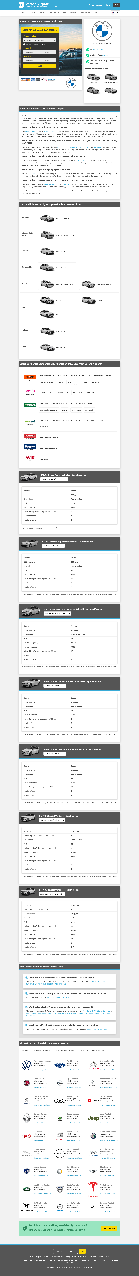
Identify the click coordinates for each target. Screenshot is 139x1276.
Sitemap (107, 1257)
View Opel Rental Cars (74, 1087)
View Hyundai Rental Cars (108, 1158)
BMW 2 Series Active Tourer (97, 1029)
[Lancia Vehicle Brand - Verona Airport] (27, 1171)
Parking (73, 12)
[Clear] (54, 40)
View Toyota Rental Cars (108, 1105)
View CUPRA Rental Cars (41, 1212)
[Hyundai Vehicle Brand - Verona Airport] (93, 1153)
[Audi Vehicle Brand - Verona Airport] (60, 1100)
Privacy (100, 1257)
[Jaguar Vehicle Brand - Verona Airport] (27, 1153)
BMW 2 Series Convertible (101, 1011)
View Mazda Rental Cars (74, 1212)
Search (39, 66)
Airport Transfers (58, 12)
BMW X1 (103, 1013)
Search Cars (109, 1228)
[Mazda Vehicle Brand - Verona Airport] (60, 1207)
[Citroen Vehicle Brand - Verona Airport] (93, 1065)
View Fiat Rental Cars (40, 1087)
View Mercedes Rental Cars (109, 1087)
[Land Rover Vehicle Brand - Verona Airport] (27, 1189)
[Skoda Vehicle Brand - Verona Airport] (60, 1118)
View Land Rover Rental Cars (43, 1194)
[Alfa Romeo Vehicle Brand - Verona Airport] (93, 1135)
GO (116, 5)
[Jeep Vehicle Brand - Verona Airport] (93, 1118)
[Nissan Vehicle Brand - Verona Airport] (60, 1154)
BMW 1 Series (30, 131)
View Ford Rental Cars (74, 1070)
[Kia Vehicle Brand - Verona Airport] (27, 1135)
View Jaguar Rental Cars (41, 1158)
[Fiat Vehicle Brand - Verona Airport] (27, 1083)
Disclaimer (92, 1257)
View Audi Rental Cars (74, 1105)
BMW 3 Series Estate (80, 1013)
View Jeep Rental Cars (107, 1123)
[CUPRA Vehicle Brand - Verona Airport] (27, 1207)
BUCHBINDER (85, 147)
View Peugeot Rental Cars (42, 1105)
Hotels (98, 12)
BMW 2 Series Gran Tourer (52, 1013)
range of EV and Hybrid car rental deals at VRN (63, 1230)
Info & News (86, 12)
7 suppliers (106, 55)
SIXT (66, 147)
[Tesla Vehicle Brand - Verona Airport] (93, 1189)
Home (22, 12)
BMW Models (98, 50)
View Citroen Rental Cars (108, 1070)
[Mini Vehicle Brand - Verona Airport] (93, 1171)
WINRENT (60, 147)
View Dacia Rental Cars (74, 1194)
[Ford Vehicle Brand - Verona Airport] (60, 1065)
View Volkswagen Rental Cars (43, 1070)
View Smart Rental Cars (74, 1176)
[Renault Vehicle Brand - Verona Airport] (27, 1118)
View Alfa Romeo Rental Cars (109, 1140)
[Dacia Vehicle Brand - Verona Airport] (60, 1189)
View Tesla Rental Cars (107, 1194)
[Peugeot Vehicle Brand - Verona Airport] (27, 1100)
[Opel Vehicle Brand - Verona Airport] (60, 1083)
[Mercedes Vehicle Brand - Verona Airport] (93, 1083)
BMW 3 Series (67, 1013)
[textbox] (39, 40)
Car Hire (42, 12)
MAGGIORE (58, 984)
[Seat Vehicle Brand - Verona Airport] (60, 1136)
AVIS (57, 184)
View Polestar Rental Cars (108, 1212)
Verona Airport (41, 5)
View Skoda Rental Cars (74, 1123)
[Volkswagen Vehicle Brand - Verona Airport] (27, 1065)
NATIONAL (98, 147)
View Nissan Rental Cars (74, 1158)
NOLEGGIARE (49, 131)
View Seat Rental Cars (74, 1140)
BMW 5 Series (94, 1013)
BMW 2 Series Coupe (33, 1013)
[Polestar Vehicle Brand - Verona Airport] (93, 1207)
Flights (32, 12)
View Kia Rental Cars (40, 1140)
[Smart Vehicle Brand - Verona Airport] (60, 1171)
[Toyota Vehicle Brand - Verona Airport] (93, 1101)
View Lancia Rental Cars (41, 1176)
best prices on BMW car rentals (58, 997)
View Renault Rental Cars (41, 1123)
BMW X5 (32, 1016)
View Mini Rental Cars (107, 1176)
